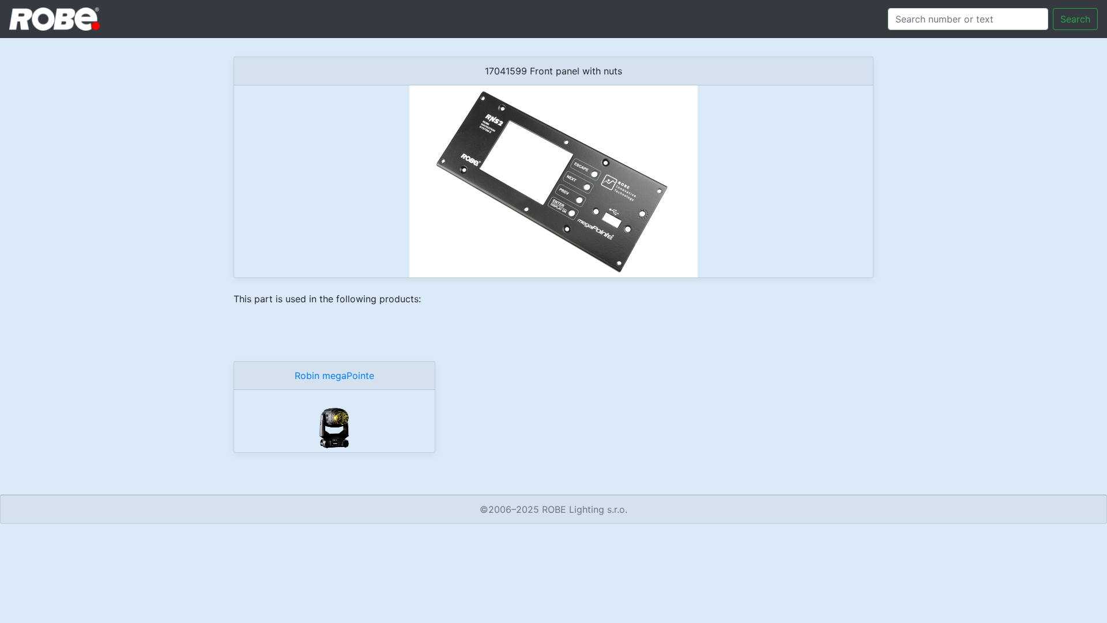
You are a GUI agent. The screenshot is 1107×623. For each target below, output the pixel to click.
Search (1075, 19)
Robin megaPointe (334, 375)
